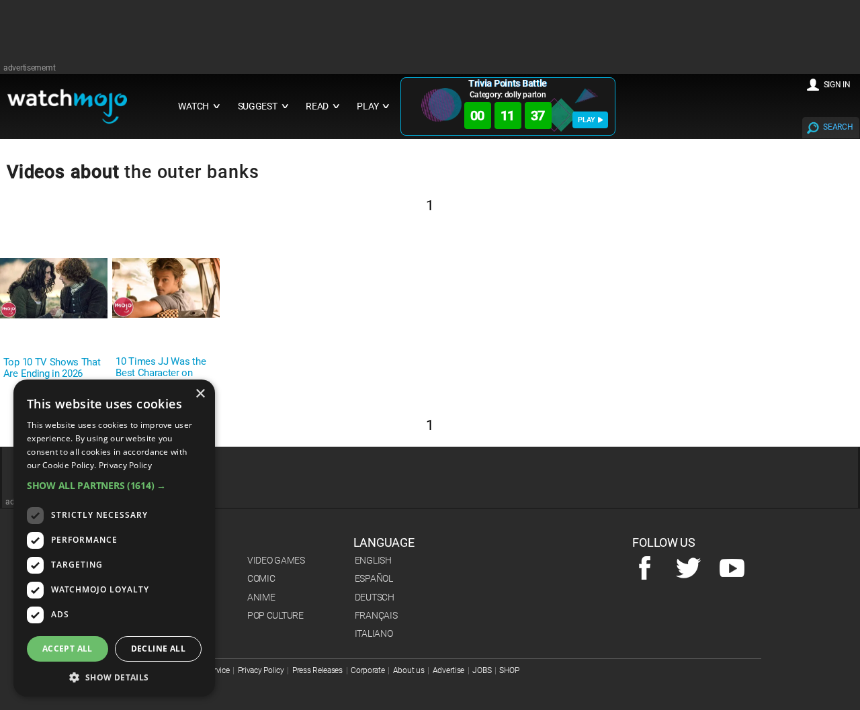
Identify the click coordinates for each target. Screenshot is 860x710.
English (373, 560)
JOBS (481, 670)
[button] (114, 485)
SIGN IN (837, 84)
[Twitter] (688, 569)
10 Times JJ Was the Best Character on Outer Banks (161, 373)
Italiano (374, 633)
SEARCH (838, 127)
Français (376, 615)
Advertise (448, 670)
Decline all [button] (158, 648)
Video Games (276, 560)
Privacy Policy (261, 670)
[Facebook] (644, 569)
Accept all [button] (67, 648)
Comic (261, 578)
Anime (261, 597)
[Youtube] (732, 569)
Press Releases (317, 670)
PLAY (586, 120)
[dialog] (114, 538)
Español (374, 578)
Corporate (367, 670)
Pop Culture (275, 615)
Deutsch (374, 597)
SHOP (509, 670)
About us (409, 670)
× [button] (200, 394)
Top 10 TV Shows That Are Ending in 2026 (52, 368)
